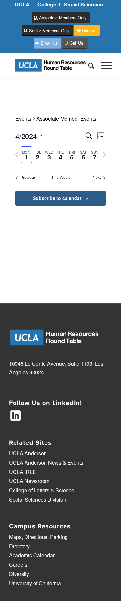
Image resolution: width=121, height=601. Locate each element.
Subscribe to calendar (57, 198)
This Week (60, 177)
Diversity (19, 574)
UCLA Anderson (28, 453)
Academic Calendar (32, 555)
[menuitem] (22, 4)
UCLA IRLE (22, 472)
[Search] (88, 65)
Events (23, 118)
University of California (35, 583)
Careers (18, 564)
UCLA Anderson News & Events (46, 462)
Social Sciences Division (37, 499)
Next (97, 177)
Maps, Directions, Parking (38, 537)
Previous (28, 177)
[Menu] (103, 65)
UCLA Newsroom (29, 481)
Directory (19, 546)
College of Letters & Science (41, 490)
